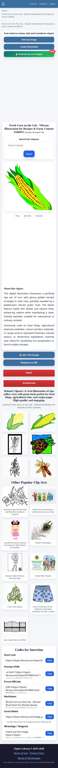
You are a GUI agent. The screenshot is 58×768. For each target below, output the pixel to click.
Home (4, 10)
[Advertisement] (29, 90)
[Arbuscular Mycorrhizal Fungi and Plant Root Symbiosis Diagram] (15, 496)
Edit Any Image (29, 39)
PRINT (29, 372)
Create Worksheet (29, 46)
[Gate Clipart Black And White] (15, 627)
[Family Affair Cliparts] (43, 563)
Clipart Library (22, 748)
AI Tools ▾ (33, 4)
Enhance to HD (29, 362)
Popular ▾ (43, 4)
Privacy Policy (37, 753)
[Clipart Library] (3, 4)
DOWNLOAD (29, 383)
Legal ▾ (52, 4)
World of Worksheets (29, 758)
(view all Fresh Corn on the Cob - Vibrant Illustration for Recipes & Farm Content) (29, 406)
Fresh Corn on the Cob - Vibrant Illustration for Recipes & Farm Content (28, 15)
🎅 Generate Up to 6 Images (34, 53)
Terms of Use (21, 753)
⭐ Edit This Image (29, 354)
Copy (49, 660)
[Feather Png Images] (43, 529)
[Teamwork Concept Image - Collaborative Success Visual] (43, 496)
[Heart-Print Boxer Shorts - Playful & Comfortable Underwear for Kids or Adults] (43, 594)
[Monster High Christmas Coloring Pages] (15, 563)
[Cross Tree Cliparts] (15, 594)
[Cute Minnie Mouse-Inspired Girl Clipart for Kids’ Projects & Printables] (15, 529)
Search (29, 154)
